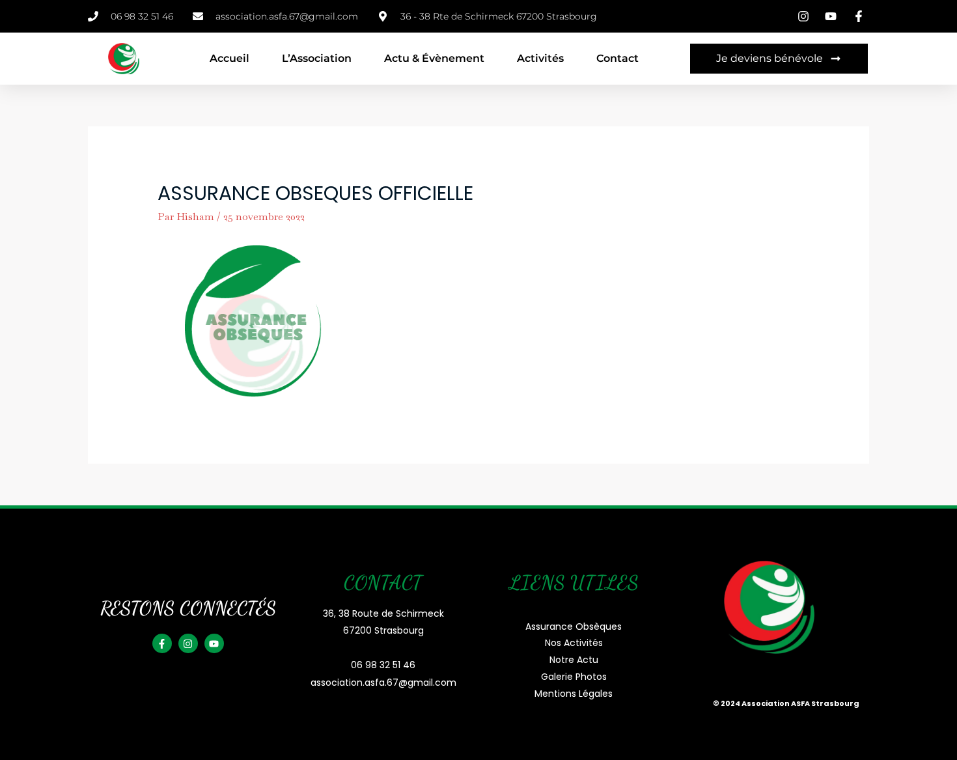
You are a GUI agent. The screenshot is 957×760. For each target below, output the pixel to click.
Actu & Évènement (434, 58)
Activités (540, 58)
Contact (617, 58)
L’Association (317, 58)
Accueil (229, 58)
